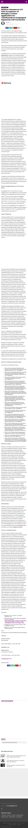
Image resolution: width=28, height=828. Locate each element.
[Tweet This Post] (9, 27)
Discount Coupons (7, 823)
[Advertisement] (14, 104)
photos (13, 815)
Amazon (9, 815)
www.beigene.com (21, 525)
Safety (14, 824)
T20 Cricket (18, 816)
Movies (10, 824)
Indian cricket (5, 816)
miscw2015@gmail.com (12, 805)
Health (23, 823)
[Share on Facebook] (6, 27)
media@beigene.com (6, 658)
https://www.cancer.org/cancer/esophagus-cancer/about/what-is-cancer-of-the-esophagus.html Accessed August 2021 (16, 621)
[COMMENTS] (21, 27)
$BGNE (3, 55)
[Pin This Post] (15, 27)
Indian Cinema (12, 816)
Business (15, 823)
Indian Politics (20, 815)
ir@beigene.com (5, 647)
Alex (8, 22)
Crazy (19, 823)
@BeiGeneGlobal (18, 527)
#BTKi (6, 55)
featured (4, 815)
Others (19, 824)
